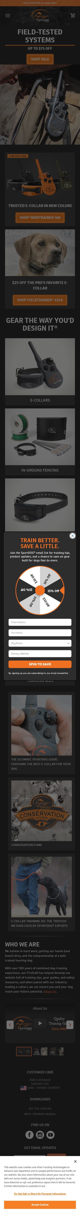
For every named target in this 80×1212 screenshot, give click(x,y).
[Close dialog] (72, 535)
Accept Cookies (40, 1204)
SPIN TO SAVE (40, 664)
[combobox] (39, 643)
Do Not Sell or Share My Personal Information (40, 1193)
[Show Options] (68, 643)
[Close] (75, 1161)
